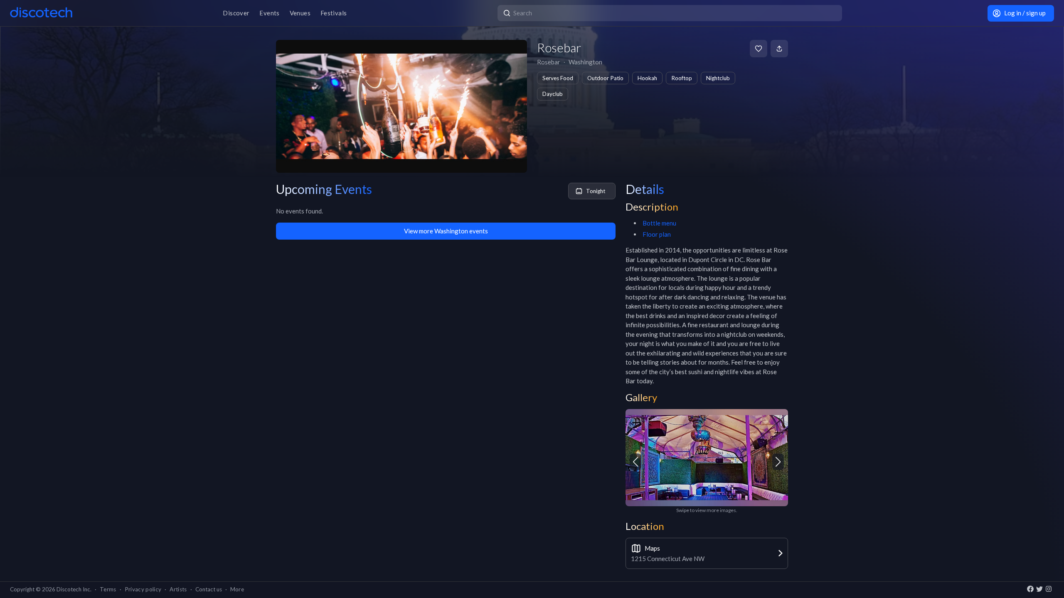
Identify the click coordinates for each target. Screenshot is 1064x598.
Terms (108, 589)
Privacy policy (143, 589)
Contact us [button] (208, 589)
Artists (178, 589)
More (237, 589)
